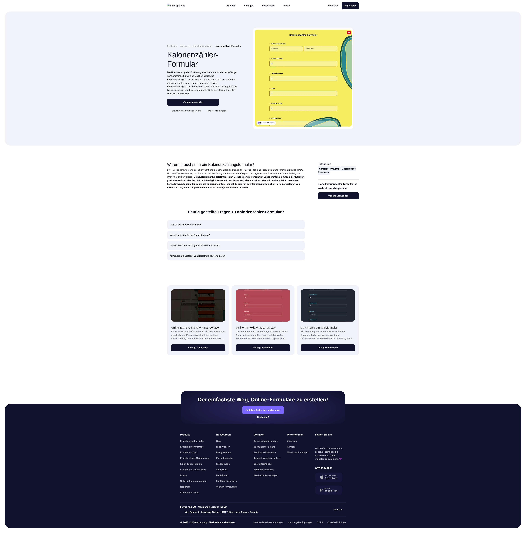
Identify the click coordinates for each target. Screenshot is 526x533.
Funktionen (222, 475)
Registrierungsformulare (267, 458)
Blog (218, 441)
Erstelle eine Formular (192, 441)
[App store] (330, 477)
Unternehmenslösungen (193, 481)
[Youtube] (335, 441)
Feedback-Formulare (265, 452)
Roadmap (185, 486)
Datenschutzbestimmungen (268, 522)
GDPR (320, 522)
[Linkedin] (317, 441)
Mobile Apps (223, 463)
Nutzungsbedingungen (300, 522)
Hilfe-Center (223, 446)
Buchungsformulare (264, 446)
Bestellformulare (263, 463)
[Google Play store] (330, 490)
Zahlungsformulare (264, 469)
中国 (336, 502)
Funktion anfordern (226, 481)
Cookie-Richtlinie (336, 522)
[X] (329, 441)
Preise (183, 475)
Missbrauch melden (297, 452)
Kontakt (291, 446)
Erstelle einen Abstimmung (194, 458)
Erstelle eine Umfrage (192, 446)
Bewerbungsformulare (266, 441)
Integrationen (223, 452)
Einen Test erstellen (191, 463)
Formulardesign (224, 458)
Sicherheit (221, 469)
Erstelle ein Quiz (189, 452)
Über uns (292, 441)
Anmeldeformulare (329, 168)
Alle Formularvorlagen (266, 475)
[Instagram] (323, 441)
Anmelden (333, 5)
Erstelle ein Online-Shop (193, 469)
